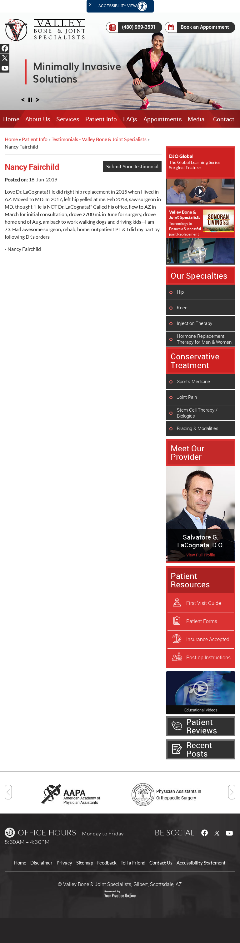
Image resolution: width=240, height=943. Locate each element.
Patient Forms (201, 621)
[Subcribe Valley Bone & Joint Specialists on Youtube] (230, 832)
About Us (37, 119)
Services (67, 119)
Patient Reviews (201, 726)
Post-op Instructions (208, 657)
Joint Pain (187, 397)
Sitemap (84, 862)
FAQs (130, 119)
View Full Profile (200, 555)
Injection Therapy (194, 323)
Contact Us (160, 862)
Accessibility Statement (201, 862)
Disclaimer (41, 862)
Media (196, 119)
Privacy (64, 862)
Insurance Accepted (207, 639)
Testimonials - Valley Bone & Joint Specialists (99, 139)
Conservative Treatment (195, 361)
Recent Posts (199, 749)
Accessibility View (118, 6)
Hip (180, 292)
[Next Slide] (38, 101)
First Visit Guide (203, 603)
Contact (223, 119)
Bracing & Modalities (197, 428)
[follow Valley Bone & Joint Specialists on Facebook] (204, 832)
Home (11, 119)
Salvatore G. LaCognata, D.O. (200, 541)
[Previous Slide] (23, 101)
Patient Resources (190, 580)
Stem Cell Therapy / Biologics (197, 413)
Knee (182, 307)
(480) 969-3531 (139, 26)
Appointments (162, 119)
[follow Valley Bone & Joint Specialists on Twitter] (217, 832)
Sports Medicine (193, 381)
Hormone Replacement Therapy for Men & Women (204, 339)
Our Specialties (199, 275)
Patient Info (101, 119)
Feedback (107, 862)
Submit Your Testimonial (132, 166)
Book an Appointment (205, 26)
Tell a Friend (133, 862)
